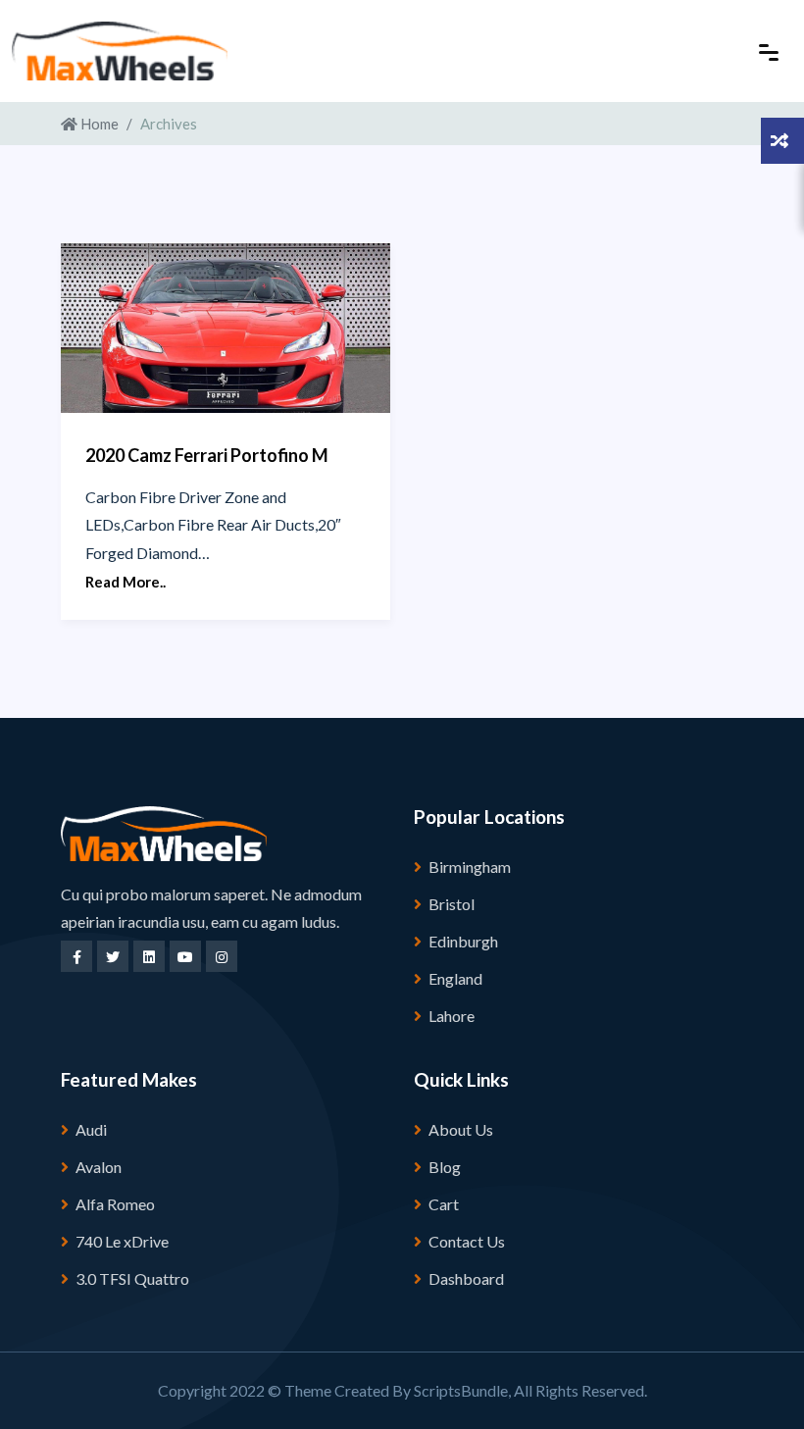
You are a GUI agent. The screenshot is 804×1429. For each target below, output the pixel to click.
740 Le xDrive (122, 1241)
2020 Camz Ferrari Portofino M (206, 455)
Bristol (451, 903)
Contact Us (466, 1241)
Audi (91, 1129)
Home (98, 123)
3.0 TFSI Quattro (132, 1278)
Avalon (98, 1166)
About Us (460, 1129)
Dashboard (466, 1278)
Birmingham (469, 866)
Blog (444, 1166)
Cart (443, 1204)
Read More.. (125, 581)
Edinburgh (463, 941)
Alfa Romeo (115, 1204)
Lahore (451, 1015)
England (455, 978)
